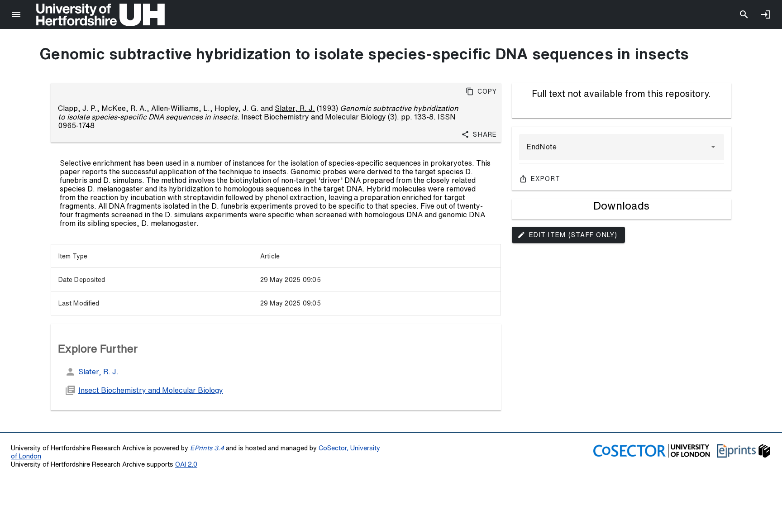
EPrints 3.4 (207, 447)
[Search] (744, 14)
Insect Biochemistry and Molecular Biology (150, 390)
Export (546, 179)
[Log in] (766, 14)
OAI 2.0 (186, 464)
